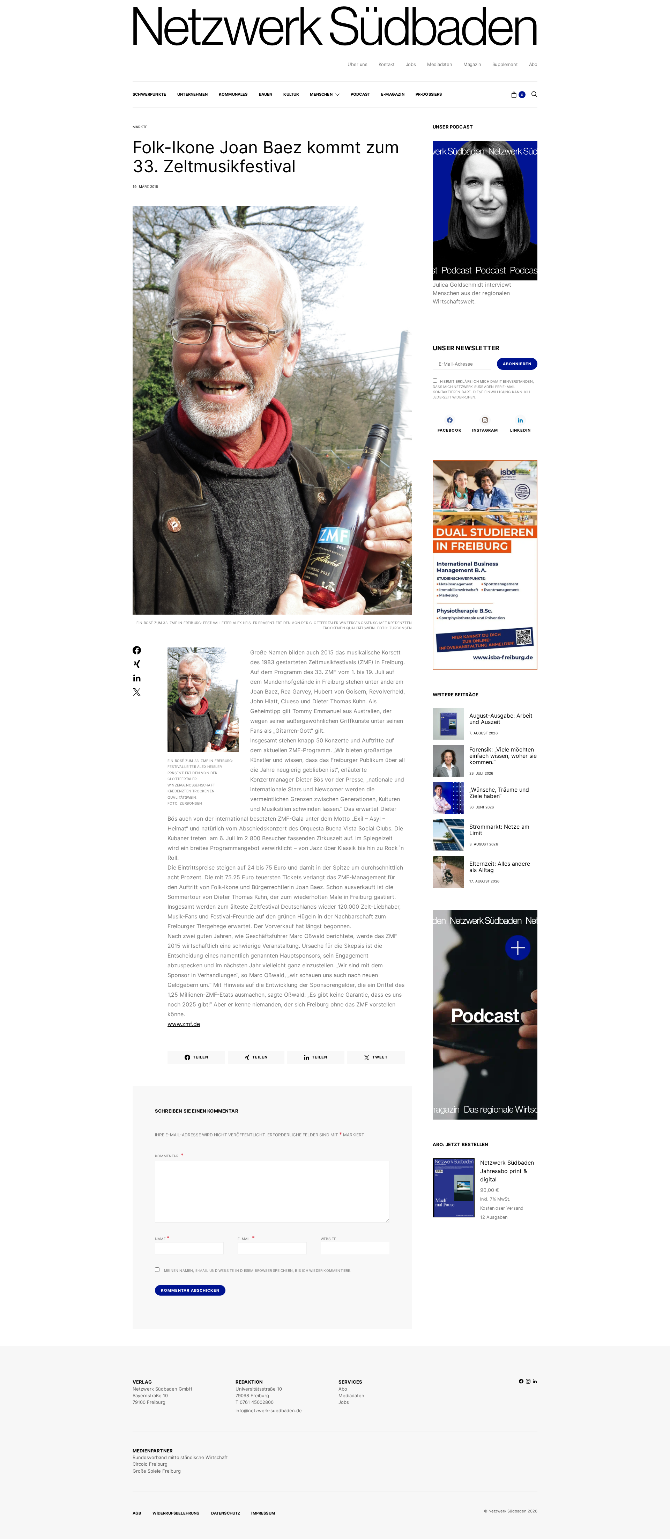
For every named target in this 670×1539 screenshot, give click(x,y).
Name (162, 1237)
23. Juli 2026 (481, 773)
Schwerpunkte (149, 94)
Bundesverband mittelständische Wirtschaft (180, 1457)
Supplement (505, 64)
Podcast (360, 94)
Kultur (291, 94)
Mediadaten (439, 64)
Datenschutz (225, 1513)
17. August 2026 (484, 881)
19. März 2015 (145, 186)
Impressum (263, 1513)
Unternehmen (192, 94)
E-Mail (246, 1237)
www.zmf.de (184, 1023)
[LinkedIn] (535, 1396)
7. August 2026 (483, 733)
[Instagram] (528, 1396)
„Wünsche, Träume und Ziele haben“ (499, 792)
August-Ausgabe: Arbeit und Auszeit (501, 718)
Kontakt (387, 64)
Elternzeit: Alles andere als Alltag (499, 866)
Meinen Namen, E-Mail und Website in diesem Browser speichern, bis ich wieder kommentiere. (257, 1270)
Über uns (357, 64)
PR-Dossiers (429, 94)
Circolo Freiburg (150, 1464)
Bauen (266, 94)
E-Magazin (392, 94)
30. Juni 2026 (481, 807)
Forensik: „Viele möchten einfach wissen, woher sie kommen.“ (503, 755)
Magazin (472, 64)
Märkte (140, 127)
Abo (533, 64)
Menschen (321, 94)
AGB (137, 1513)
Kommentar (167, 1156)
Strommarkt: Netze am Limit (499, 829)
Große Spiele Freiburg (157, 1471)
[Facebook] (521, 1396)
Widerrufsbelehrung (176, 1513)
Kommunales (233, 94)
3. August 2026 (483, 844)
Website (328, 1239)
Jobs (411, 64)
